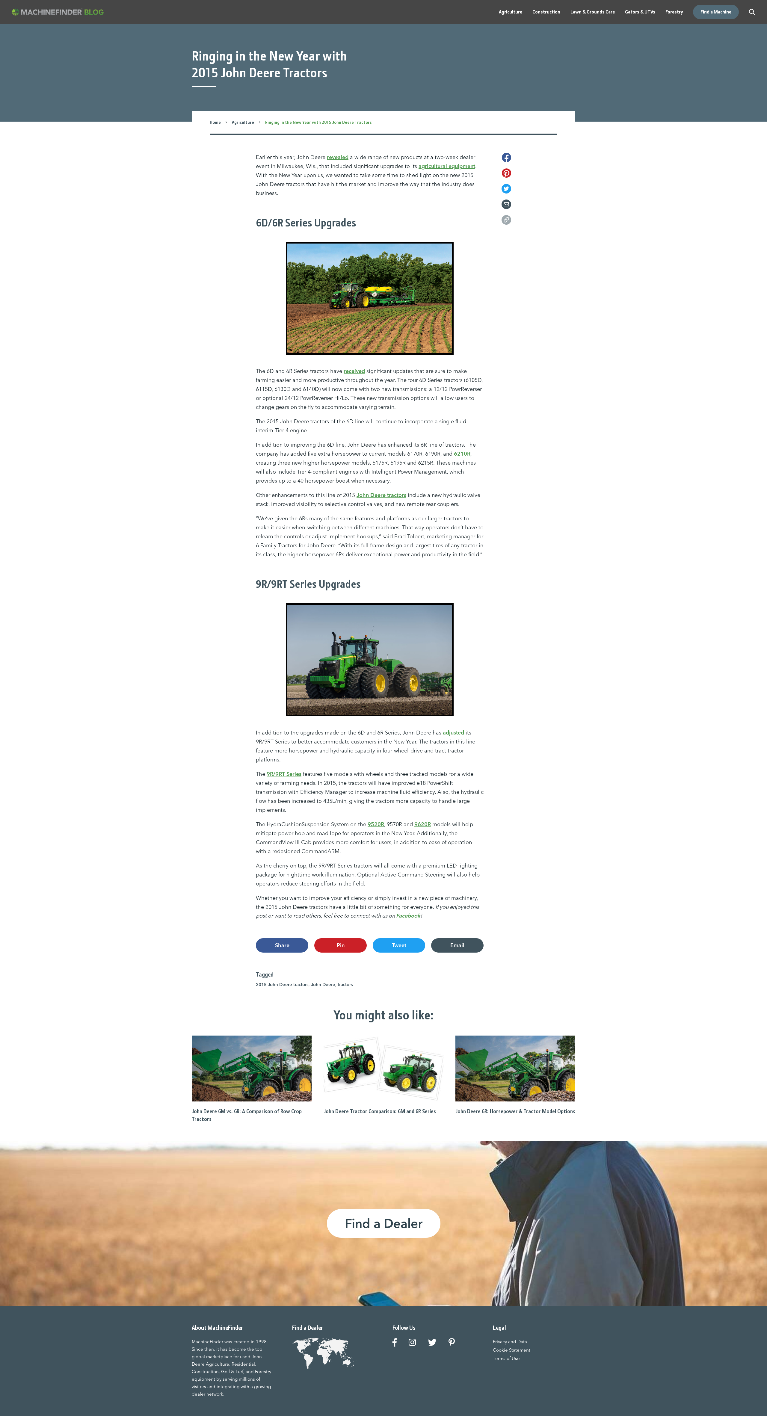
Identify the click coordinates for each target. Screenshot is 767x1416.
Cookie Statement (511, 1350)
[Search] (752, 12)
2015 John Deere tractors (282, 984)
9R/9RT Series (284, 773)
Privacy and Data (510, 1341)
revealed (337, 157)
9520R (376, 824)
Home (215, 122)
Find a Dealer (383, 1223)
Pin (341, 945)
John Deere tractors (381, 495)
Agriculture (243, 122)
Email (457, 945)
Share (282, 945)
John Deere (323, 984)
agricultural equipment (447, 166)
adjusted (453, 732)
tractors (345, 984)
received (354, 371)
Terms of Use (506, 1358)
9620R (422, 824)
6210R (462, 453)
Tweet (399, 945)
